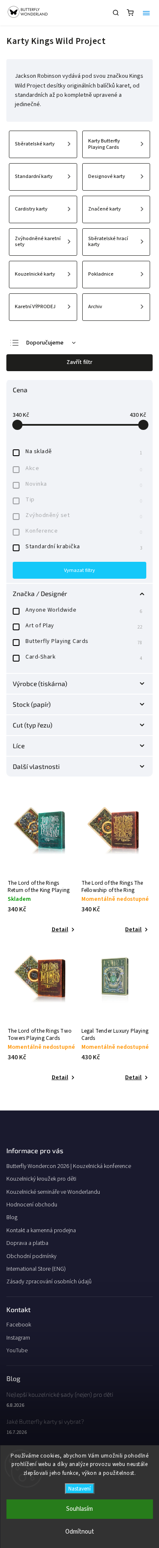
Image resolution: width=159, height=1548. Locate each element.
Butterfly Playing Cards (83, 641)
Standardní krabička (83, 546)
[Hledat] (115, 12)
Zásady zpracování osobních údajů (49, 1281)
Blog (11, 1217)
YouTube (17, 1350)
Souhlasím (79, 1508)
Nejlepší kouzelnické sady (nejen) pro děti (59, 1394)
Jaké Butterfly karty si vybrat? (45, 1421)
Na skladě (83, 451)
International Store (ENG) (36, 1269)
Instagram (18, 1338)
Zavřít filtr (79, 362)
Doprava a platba (27, 1243)
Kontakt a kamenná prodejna (41, 1230)
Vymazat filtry (79, 570)
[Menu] (146, 12)
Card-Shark (83, 657)
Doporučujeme (45, 343)
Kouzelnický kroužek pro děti (41, 1179)
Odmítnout (79, 1531)
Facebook (18, 1325)
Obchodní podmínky (31, 1256)
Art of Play (83, 625)
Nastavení (79, 1489)
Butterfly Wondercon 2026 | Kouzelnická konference (68, 1166)
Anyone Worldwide (83, 610)
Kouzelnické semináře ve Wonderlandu (53, 1192)
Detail (60, 929)
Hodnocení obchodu (31, 1205)
